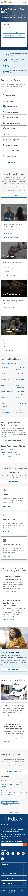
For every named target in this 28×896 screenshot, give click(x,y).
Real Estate (19, 373)
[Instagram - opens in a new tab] (18, 853)
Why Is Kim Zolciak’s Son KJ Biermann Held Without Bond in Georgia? (10, 784)
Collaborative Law (9, 275)
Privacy (8, 892)
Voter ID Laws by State (8, 449)
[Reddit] (23, 853)
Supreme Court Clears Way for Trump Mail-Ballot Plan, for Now (10, 794)
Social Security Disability (20, 393)
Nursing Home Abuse (20, 368)
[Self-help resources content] (25, 873)
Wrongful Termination (20, 411)
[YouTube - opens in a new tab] (7, 853)
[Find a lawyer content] (25, 869)
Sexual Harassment (20, 387)
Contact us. (16, 831)
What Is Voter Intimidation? (10, 452)
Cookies (22, 892)
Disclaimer (15, 892)
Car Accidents (8, 230)
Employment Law (7, 392)
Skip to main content (14, 2)
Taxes (18, 398)
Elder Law (5, 385)
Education (5, 379)
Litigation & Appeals (6, 405)
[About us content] (25, 864)
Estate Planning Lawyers (11, 330)
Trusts (6, 347)
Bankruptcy (5, 367)
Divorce (6, 271)
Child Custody (8, 268)
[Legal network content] (25, 883)
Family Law (9, 256)
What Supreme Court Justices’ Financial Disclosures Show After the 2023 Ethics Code (10, 803)
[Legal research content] (25, 878)
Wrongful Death (21, 404)
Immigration (6, 398)
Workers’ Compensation (11, 237)
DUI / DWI (7, 311)
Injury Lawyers (11, 218)
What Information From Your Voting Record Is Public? (12, 456)
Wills (5, 343)
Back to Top (15, 812)
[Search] (25, 2)
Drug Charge (8, 304)
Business (5, 373)
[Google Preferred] (2, 858)
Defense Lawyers (12, 294)
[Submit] (25, 844)
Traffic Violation (9, 308)
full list (6, 364)
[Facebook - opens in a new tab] (2, 853)
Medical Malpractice (6, 411)
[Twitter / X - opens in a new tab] (12, 853)
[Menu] (2, 2)
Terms (2, 892)
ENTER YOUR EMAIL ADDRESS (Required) (11, 841)
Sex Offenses (20, 379)
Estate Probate (9, 351)
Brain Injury (8, 233)
